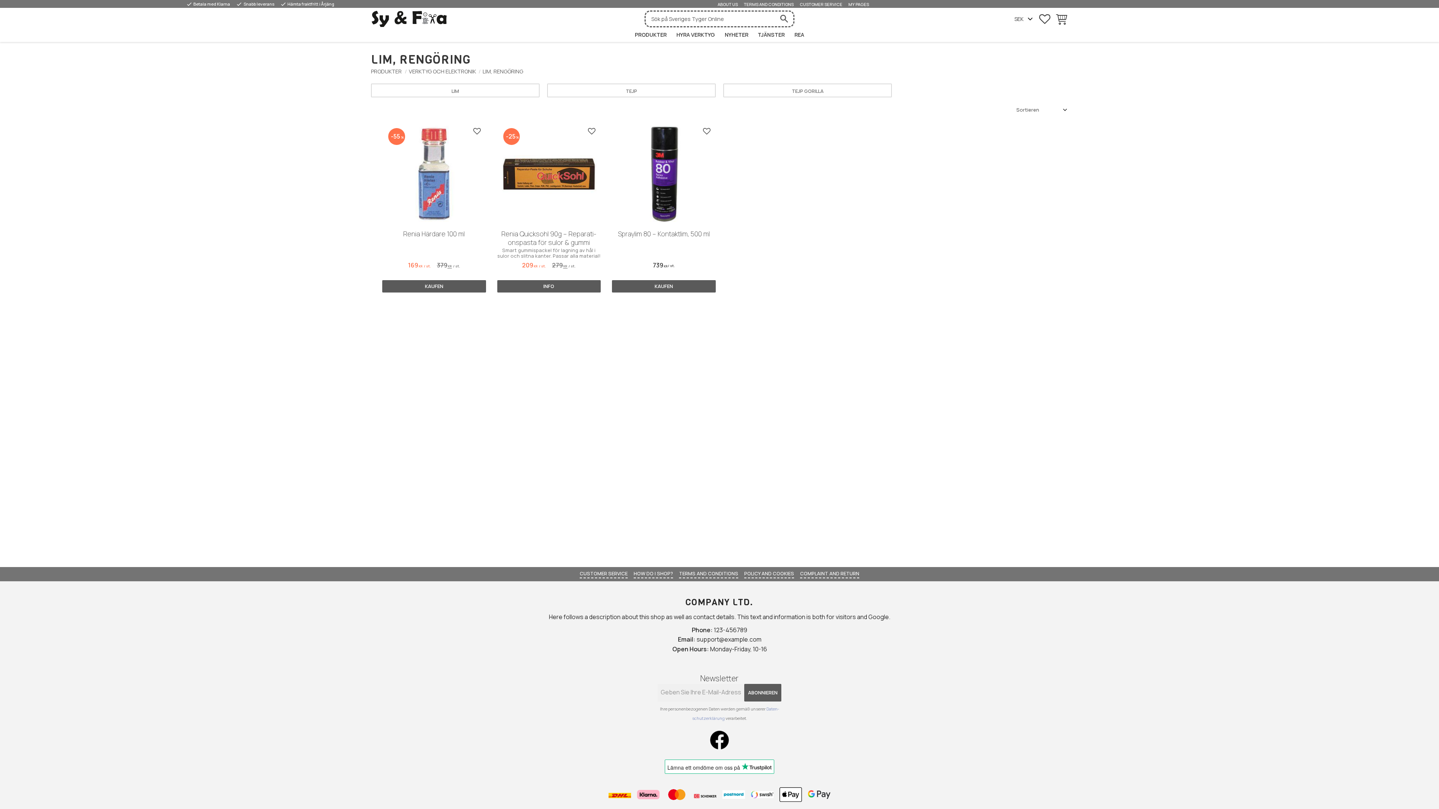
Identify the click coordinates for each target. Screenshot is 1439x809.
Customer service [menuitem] (821, 4)
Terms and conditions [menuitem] (769, 4)
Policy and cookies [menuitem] (769, 573)
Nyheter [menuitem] (736, 34)
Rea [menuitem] (799, 34)
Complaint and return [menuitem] (829, 573)
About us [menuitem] (728, 4)
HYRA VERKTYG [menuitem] (695, 34)
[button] (1044, 19)
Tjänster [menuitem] (771, 34)
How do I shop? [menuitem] (653, 573)
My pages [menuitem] (858, 4)
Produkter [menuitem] (651, 34)
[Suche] (784, 19)
